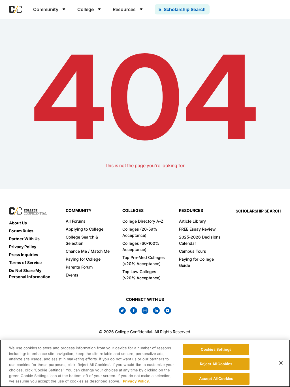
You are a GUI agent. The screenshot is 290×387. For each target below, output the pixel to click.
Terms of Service (25, 262)
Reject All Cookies (216, 364)
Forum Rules (21, 230)
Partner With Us (24, 238)
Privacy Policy (22, 246)
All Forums (76, 221)
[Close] (281, 363)
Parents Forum (79, 267)
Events (72, 275)
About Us (18, 222)
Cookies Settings (216, 349)
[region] (145, 363)
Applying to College (84, 229)
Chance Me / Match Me (88, 251)
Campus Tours (192, 251)
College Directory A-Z (142, 221)
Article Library (192, 221)
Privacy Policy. (136, 381)
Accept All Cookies (216, 378)
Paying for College (83, 259)
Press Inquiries (23, 254)
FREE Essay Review (197, 229)
